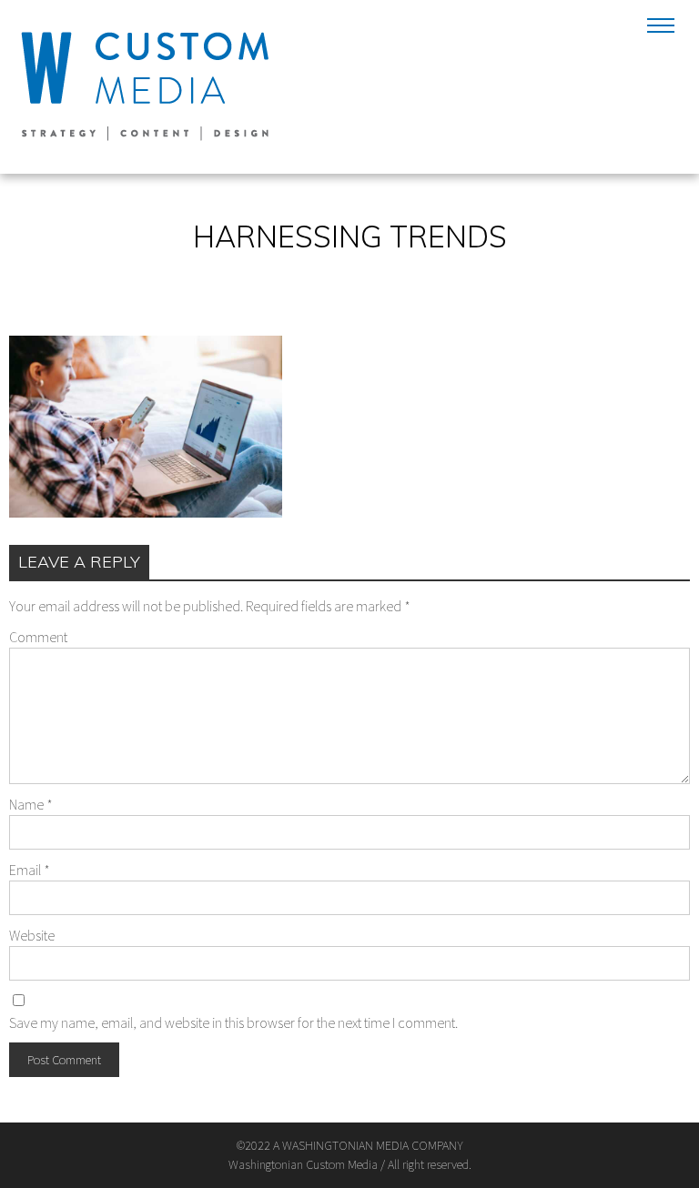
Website (32, 935)
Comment (38, 637)
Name (31, 804)
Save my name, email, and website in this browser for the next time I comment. (233, 1022)
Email (29, 870)
